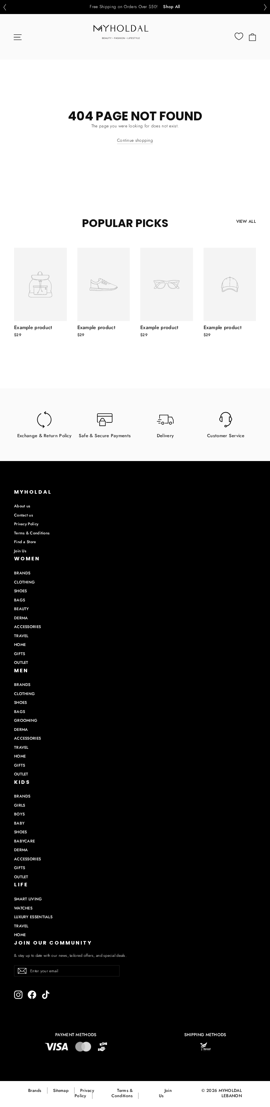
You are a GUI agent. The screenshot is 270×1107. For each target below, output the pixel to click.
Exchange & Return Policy (44, 435)
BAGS (19, 600)
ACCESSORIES (27, 626)
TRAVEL (21, 636)
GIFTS (19, 653)
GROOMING (25, 720)
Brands (34, 1090)
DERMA (21, 618)
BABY (19, 823)
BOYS (19, 814)
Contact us (23, 515)
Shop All (171, 7)
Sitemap (61, 1090)
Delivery (165, 435)
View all (246, 221)
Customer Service (225, 435)
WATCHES (23, 908)
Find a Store (25, 542)
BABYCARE (24, 841)
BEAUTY (21, 609)
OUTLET (21, 662)
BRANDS (22, 573)
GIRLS (19, 805)
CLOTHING (24, 582)
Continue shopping (135, 140)
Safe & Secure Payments (105, 435)
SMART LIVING (28, 899)
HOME (20, 644)
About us (22, 506)
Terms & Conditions (32, 533)
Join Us (20, 551)
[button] (4, 7)
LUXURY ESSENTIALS (33, 917)
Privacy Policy (26, 524)
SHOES (20, 591)
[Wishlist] (239, 36)
